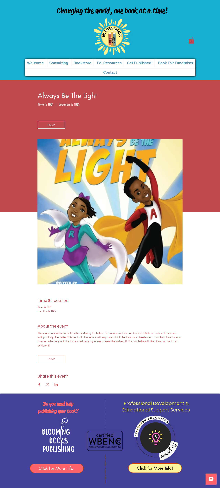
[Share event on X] (47, 384)
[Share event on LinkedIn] (56, 384)
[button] (191, 40)
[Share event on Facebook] (39, 384)
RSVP (51, 124)
